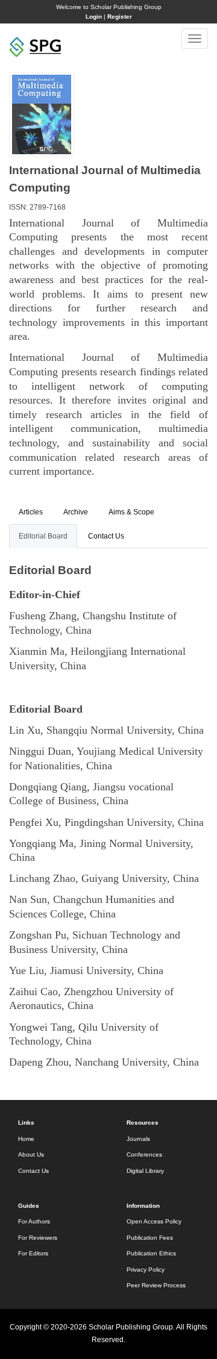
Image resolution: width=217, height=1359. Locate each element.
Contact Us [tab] (106, 536)
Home (26, 1139)
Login (94, 16)
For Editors (33, 1253)
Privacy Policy (146, 1269)
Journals (138, 1139)
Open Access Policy (154, 1221)
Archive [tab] (75, 512)
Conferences (144, 1154)
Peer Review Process (156, 1285)
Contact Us (33, 1170)
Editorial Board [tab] (43, 536)
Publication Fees (150, 1237)
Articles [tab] (31, 512)
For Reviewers (37, 1237)
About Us (31, 1154)
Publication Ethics (151, 1253)
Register (119, 16)
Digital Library (145, 1170)
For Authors (34, 1221)
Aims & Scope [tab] (131, 512)
